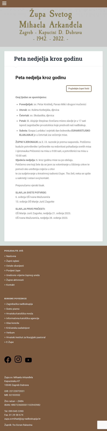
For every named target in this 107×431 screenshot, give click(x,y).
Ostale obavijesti (15, 265)
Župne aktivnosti (15, 280)
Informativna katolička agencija (22, 318)
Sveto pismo (13, 308)
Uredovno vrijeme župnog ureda (23, 275)
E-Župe (10, 342)
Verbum (10, 332)
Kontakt (10, 284)
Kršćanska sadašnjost (18, 327)
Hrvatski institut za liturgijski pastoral (25, 337)
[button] (4, 3)
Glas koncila (12, 323)
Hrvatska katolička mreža (19, 313)
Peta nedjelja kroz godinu (48, 58)
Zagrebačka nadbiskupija (19, 304)
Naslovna (11, 256)
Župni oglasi (12, 260)
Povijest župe (13, 270)
